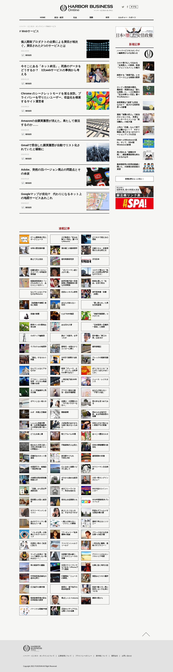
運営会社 (114, 656)
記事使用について (65, 656)
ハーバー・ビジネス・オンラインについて (38, 656)
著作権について (101, 656)
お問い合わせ (127, 656)
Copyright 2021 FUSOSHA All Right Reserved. (40, 666)
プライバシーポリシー (83, 656)
